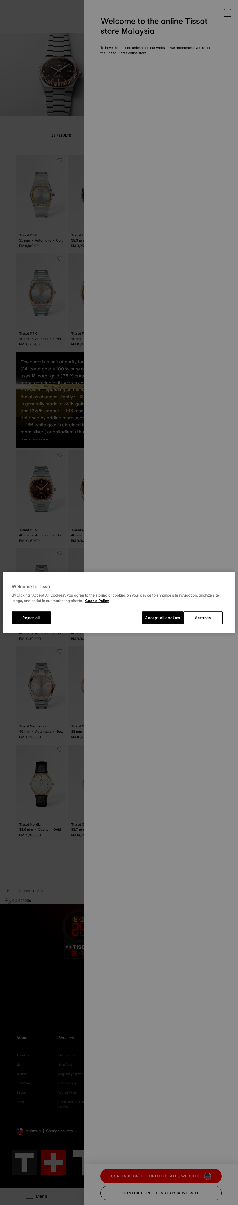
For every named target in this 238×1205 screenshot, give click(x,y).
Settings (203, 618)
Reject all (31, 618)
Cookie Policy (97, 601)
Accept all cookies (162, 618)
